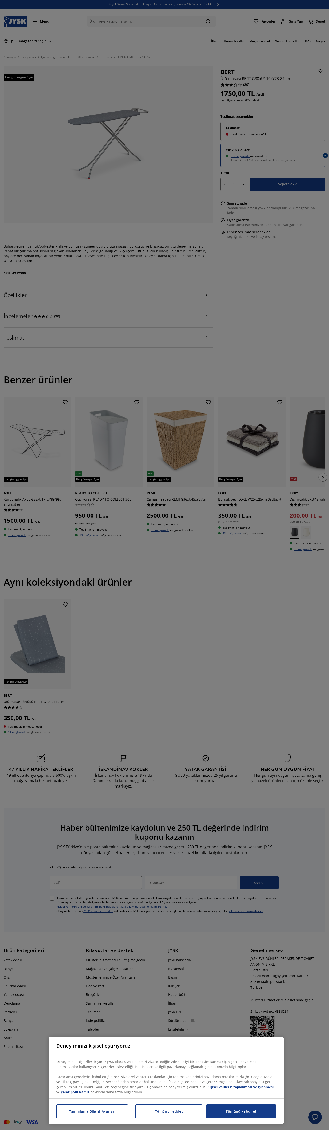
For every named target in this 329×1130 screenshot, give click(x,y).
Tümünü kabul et (241, 1111)
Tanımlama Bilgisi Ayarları (92, 1111)
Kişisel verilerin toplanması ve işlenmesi (240, 1087)
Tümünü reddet (169, 1111)
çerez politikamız (75, 1092)
